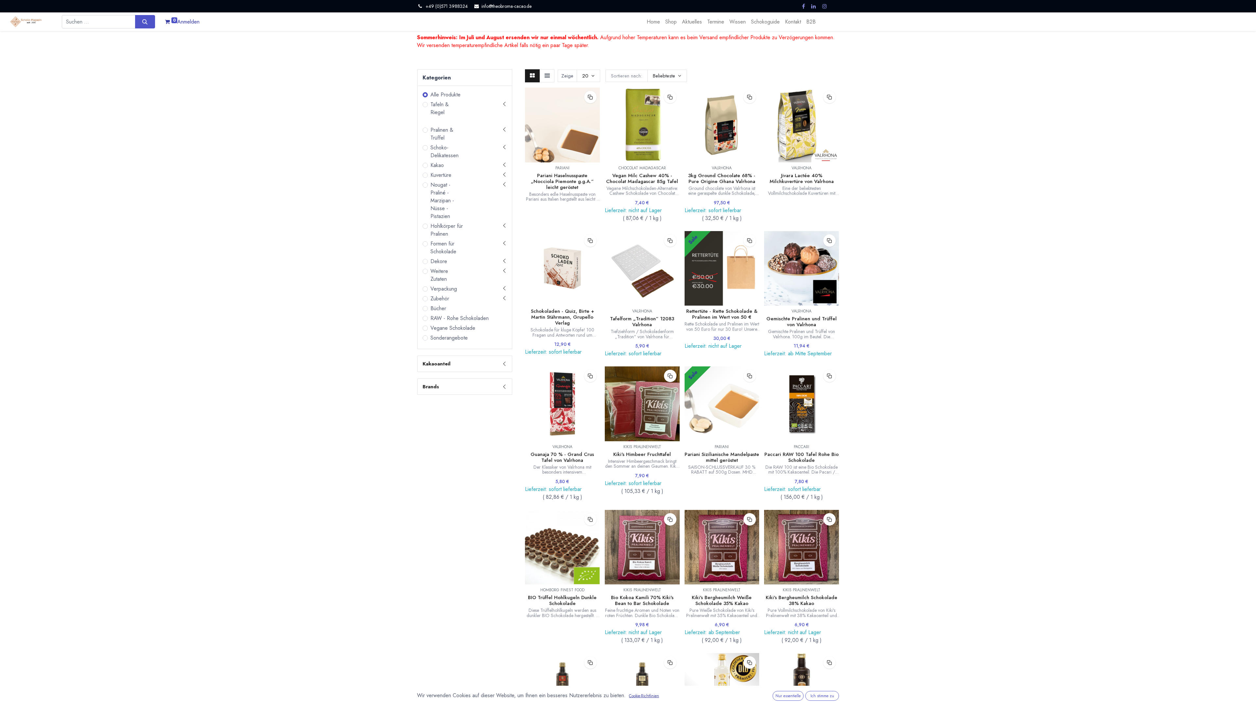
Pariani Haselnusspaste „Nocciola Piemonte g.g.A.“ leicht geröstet (562, 181)
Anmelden (188, 21)
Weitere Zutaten (439, 275)
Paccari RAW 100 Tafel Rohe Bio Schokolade (801, 457)
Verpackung (443, 289)
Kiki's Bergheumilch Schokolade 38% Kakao (801, 600)
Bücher (438, 308)
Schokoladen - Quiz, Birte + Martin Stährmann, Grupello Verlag (562, 317)
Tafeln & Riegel (439, 108)
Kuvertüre (440, 175)
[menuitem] (653, 21)
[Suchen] (145, 21)
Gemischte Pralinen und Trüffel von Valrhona (801, 321)
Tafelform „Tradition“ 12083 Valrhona (642, 321)
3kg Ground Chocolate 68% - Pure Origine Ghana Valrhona (721, 178)
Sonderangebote (449, 338)
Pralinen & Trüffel (441, 134)
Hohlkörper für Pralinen (446, 230)
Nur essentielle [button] (788, 696)
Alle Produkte (445, 94)
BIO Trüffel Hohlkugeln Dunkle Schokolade (562, 600)
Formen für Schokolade (443, 247)
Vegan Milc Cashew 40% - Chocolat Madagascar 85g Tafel (642, 178)
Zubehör (439, 298)
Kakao (437, 165)
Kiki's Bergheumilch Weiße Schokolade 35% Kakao (722, 600)
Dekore (438, 261)
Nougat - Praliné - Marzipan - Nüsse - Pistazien (442, 200)
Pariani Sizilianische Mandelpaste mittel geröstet (722, 457)
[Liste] (547, 75)
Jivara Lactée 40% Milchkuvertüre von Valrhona (802, 178)
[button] (667, 76)
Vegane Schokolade (452, 328)
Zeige (567, 75)
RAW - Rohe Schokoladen (459, 318)
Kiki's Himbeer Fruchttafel (642, 454)
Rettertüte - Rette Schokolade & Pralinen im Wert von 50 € (722, 314)
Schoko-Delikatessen (444, 151)
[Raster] (532, 75)
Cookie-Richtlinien (644, 696)
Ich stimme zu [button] (822, 696)
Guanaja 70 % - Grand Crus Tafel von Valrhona (562, 457)
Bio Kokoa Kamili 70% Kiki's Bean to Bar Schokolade (642, 600)
